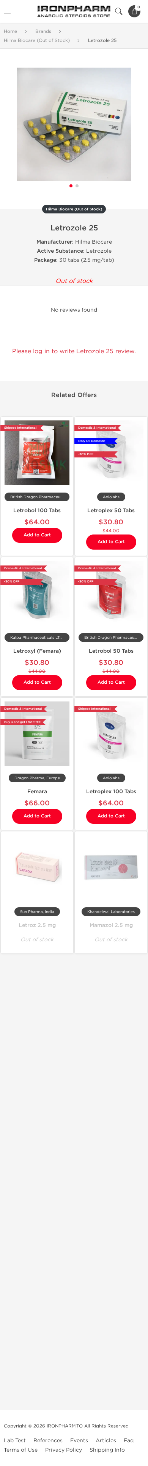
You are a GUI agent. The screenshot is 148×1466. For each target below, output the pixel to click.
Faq (129, 1440)
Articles (106, 1440)
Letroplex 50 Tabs (111, 510)
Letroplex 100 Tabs (111, 791)
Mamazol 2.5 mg (111, 925)
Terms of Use (21, 1450)
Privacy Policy (63, 1450)
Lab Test (15, 1440)
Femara (37, 791)
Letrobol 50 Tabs (111, 651)
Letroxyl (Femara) (37, 651)
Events (79, 1440)
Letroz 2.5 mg (37, 925)
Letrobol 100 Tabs (37, 510)
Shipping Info (107, 1450)
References (48, 1440)
